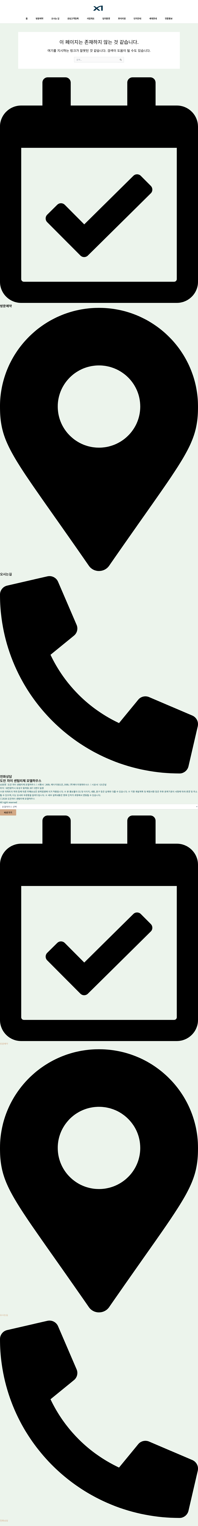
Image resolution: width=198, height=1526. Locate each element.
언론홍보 (168, 18)
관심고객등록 (73, 18)
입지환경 (106, 18)
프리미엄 (122, 18)
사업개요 (90, 18)
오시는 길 (55, 18)
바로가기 (8, 812)
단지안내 (137, 18)
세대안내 (153, 18)
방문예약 (39, 18)
